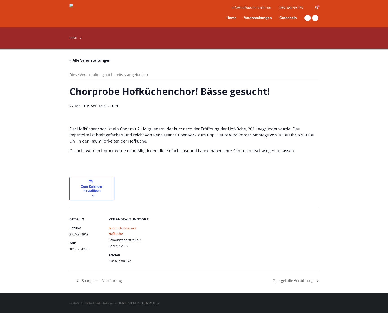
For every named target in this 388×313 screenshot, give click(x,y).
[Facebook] (307, 18)
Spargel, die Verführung (101, 280)
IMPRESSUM (127, 303)
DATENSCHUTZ (149, 303)
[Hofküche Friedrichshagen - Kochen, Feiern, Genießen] (97, 14)
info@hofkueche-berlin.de (251, 7)
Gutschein (288, 18)
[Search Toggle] (309, 7)
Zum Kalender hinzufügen (92, 188)
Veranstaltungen (258, 18)
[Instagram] (315, 18)
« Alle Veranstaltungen (89, 60)
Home (231, 18)
